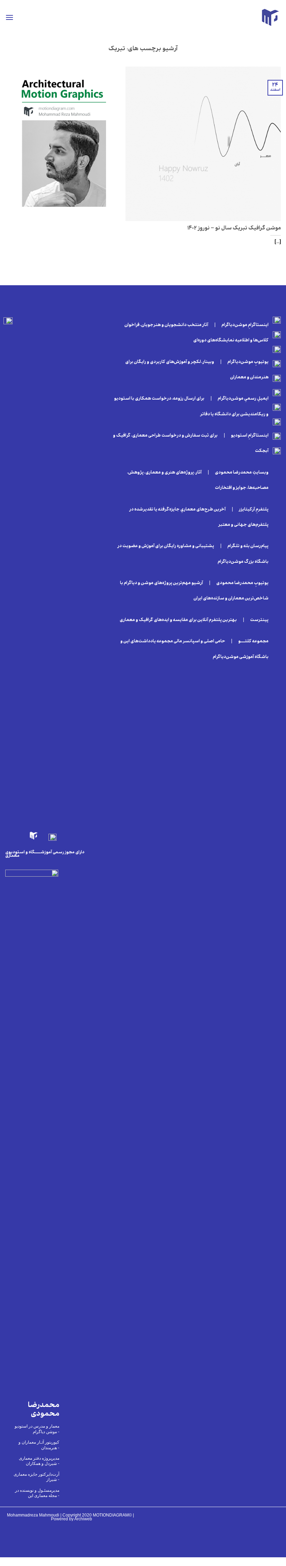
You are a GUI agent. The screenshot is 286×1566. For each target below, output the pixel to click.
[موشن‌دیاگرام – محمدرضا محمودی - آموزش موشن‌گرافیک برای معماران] (270, 17)
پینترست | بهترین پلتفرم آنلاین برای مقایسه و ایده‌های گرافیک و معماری (193, 620)
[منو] (9, 17)
